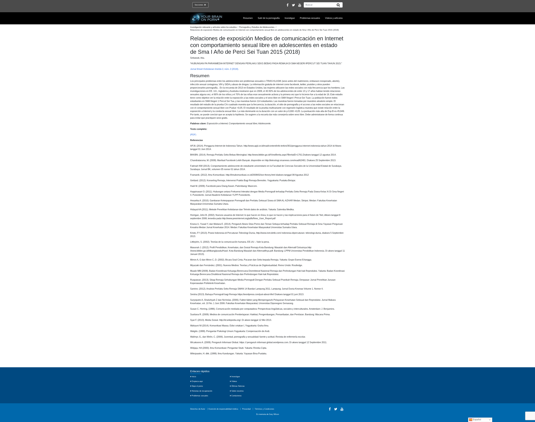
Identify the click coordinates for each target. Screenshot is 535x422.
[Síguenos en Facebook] (287, 5)
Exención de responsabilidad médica (223, 409)
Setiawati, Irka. (197, 58)
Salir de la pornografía (269, 18)
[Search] (338, 5)
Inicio (194, 377)
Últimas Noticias (238, 386)
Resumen (248, 18)
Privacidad (246, 409)
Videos (234, 381)
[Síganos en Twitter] (293, 5)
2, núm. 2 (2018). (214, 69)
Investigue (290, 18)
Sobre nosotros (237, 391)
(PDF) (193, 134)
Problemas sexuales (310, 18)
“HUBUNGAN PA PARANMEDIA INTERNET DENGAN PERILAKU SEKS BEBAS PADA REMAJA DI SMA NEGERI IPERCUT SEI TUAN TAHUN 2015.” (266, 63)
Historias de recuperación (202, 391)
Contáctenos (236, 396)
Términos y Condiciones (264, 409)
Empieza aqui (197, 381)
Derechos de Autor (197, 409)
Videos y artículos (334, 18)
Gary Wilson (274, 414)
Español (476, 419)
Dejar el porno (197, 386)
